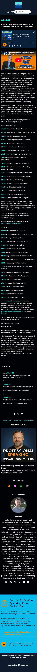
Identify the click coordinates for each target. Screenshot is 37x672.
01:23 (3, 133)
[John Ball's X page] (16, 582)
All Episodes (17, 420)
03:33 (3, 140)
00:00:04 (7, 384)
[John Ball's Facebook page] (7, 582)
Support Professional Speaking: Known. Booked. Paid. (17, 633)
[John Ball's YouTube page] (29, 582)
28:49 (3, 180)
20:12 (3, 154)
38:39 (3, 198)
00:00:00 (10, 373)
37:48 (3, 194)
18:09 (3, 150)
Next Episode (7, 420)
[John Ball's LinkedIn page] (25, 582)
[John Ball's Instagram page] (21, 582)
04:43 (3, 143)
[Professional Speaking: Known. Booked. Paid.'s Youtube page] (11, 11)
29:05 (3, 183)
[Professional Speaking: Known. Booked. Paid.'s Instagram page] (8, 11)
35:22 (3, 191)
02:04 (3, 136)
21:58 (3, 163)
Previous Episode (29, 420)
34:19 (3, 187)
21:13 (3, 158)
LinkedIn (4, 314)
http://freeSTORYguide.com (11, 224)
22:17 (3, 167)
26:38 (3, 176)
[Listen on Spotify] (21, 486)
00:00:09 (7, 397)
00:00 (3, 129)
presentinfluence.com (13, 301)
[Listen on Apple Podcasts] (15, 486)
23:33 (3, 173)
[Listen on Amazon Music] (27, 486)
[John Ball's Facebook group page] (12, 582)
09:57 (3, 147)
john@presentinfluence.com (11, 312)
